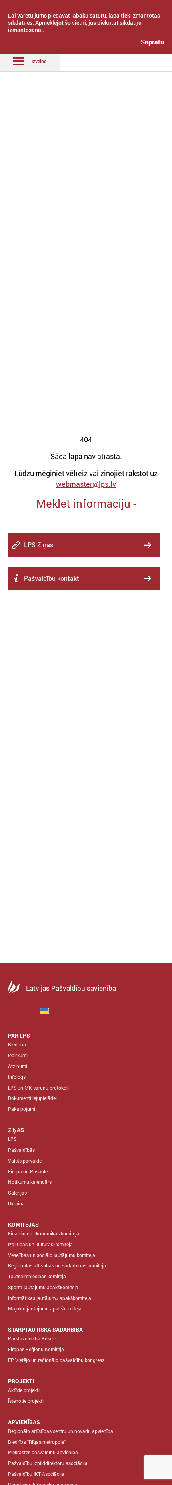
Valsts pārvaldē (25, 1160)
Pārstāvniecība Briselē (32, 1338)
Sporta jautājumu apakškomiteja (43, 1287)
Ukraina (16, 1203)
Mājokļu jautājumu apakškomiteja (45, 1308)
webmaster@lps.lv (86, 484)
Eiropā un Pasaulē (28, 1171)
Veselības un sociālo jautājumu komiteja (51, 1255)
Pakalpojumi (21, 1109)
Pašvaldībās (21, 1149)
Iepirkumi (18, 1055)
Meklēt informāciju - (86, 503)
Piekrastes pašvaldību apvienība (43, 1452)
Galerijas (17, 1192)
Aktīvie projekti (24, 1390)
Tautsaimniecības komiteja (37, 1276)
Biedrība (17, 1044)
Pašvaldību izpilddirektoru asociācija (48, 1463)
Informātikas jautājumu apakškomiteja (49, 1298)
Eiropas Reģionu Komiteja (36, 1349)
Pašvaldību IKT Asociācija (36, 1474)
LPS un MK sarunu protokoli (38, 1087)
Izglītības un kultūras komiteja (40, 1244)
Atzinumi (17, 1066)
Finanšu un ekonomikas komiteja (43, 1233)
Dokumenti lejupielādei (32, 1098)
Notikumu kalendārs (30, 1182)
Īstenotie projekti (26, 1401)
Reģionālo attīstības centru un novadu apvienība (60, 1431)
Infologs (17, 1077)
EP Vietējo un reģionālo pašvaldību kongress (56, 1360)
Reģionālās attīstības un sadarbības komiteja (57, 1265)
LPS (12, 1139)
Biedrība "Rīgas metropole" (37, 1442)
